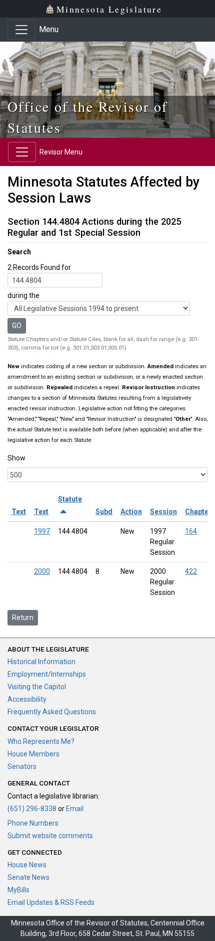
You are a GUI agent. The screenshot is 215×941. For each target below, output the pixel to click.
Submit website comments (50, 836)
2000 (42, 571)
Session (163, 512)
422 (191, 571)
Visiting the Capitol (37, 687)
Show (17, 458)
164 (191, 531)
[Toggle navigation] (22, 30)
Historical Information (42, 662)
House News (27, 865)
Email (75, 809)
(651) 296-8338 (32, 809)
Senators (22, 766)
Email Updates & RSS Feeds (51, 902)
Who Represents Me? (41, 741)
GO (17, 326)
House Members (34, 754)
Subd (104, 512)
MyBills (19, 890)
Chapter (198, 512)
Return (23, 617)
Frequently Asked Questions (52, 712)
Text (19, 512)
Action (131, 512)
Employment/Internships (47, 674)
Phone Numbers (33, 823)
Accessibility (27, 699)
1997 (42, 531)
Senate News (29, 877)
